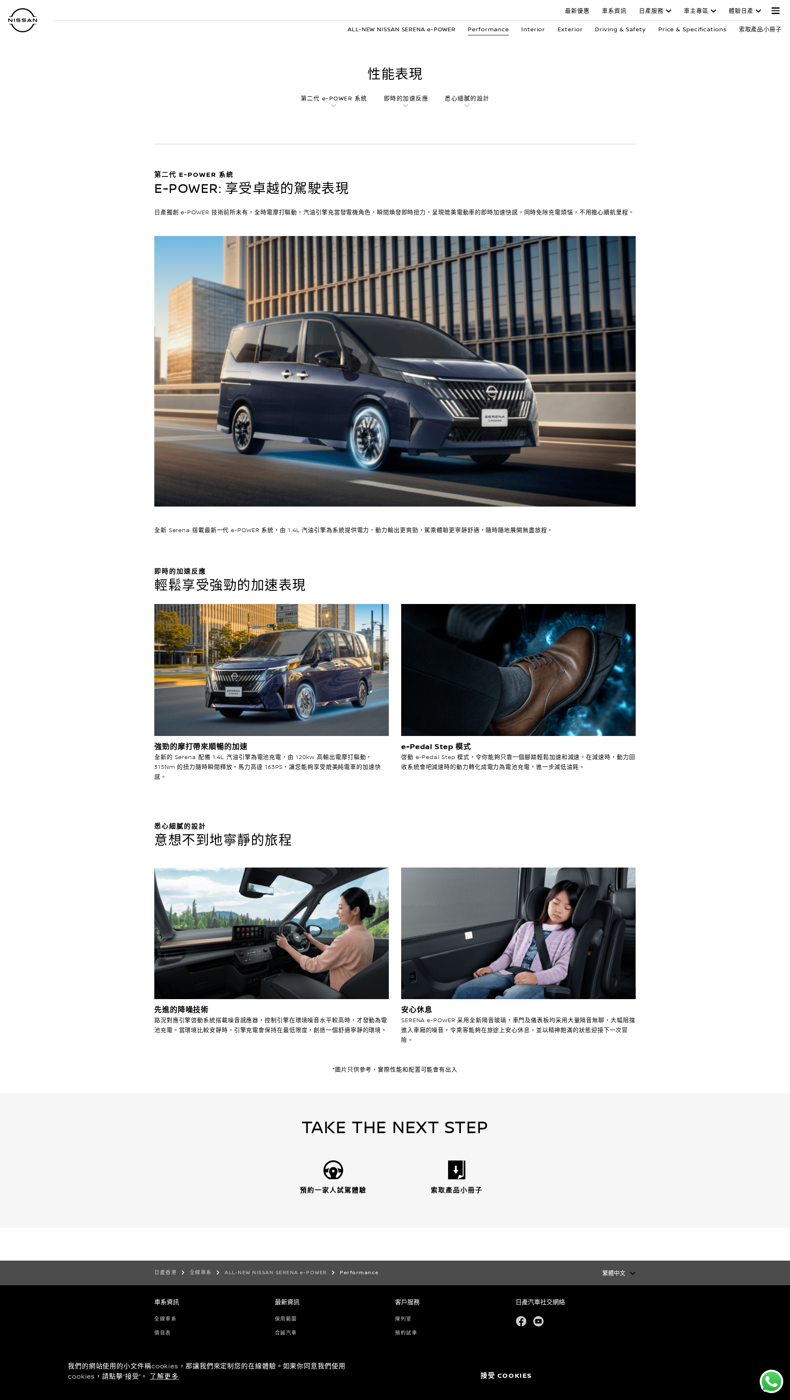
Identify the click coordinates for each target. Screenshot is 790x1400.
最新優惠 (577, 11)
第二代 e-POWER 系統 (334, 98)
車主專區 (696, 11)
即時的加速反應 (406, 98)
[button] (775, 11)
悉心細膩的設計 (467, 98)
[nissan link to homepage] (22, 20)
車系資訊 (614, 11)
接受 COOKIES (506, 1376)
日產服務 (651, 11)
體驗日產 (741, 11)
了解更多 (164, 1376)
